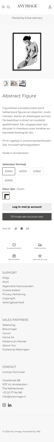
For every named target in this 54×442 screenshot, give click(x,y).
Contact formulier (13, 372)
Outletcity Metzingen (15, 349)
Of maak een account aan (27, 216)
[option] (27, 52)
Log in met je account (27, 206)
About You (9, 345)
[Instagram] (4, 405)
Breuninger (9, 329)
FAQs (5, 277)
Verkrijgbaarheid (13, 302)
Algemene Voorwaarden (17, 286)
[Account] (50, 7)
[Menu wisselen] (3, 7)
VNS (38, 431)
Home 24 (8, 337)
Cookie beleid (11, 290)
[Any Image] (27, 7)
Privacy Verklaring (14, 294)
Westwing (8, 324)
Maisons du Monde (14, 341)
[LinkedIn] (9, 405)
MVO (5, 281)
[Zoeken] (10, 7)
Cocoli (6, 333)
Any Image (16, 431)
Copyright (8, 298)
